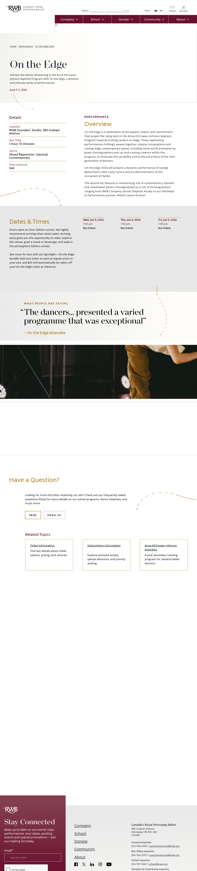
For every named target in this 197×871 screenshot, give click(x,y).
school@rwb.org (158, 863)
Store (147, 10)
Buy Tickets (93, 227)
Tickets (172, 10)
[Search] (126, 10)
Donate (124, 19)
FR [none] (161, 10)
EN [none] (155, 10)
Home (13, 46)
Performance (26, 46)
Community (152, 19)
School (95, 19)
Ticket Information (42, 545)
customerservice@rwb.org (164, 845)
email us (54, 515)
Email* (8, 850)
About (180, 19)
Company (67, 19)
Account (183, 10)
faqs (33, 515)
